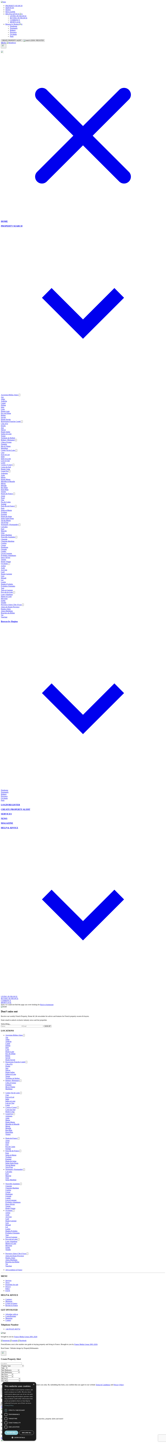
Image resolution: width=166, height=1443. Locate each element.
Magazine (8, 1318)
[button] (19, 1437)
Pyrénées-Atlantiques (8, 555)
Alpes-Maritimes (7, 611)
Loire (3, 409)
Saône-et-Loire (6, 434)
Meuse (3, 483)
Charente (4, 539)
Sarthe (3, 601)
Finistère (4, 444)
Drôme (3, 405)
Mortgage (8, 1301)
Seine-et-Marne (6, 510)
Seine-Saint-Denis (7, 518)
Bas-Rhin (4, 488)
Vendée (3, 603)
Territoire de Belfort (8, 438)
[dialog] (19, 1411)
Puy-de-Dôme (6, 413)
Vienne (3, 559)
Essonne (4, 514)
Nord (3, 498)
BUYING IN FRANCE (18, 18)
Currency (8, 1299)
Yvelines (4, 512)
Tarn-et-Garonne (7, 590)
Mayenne (4, 599)
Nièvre (3, 430)
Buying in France (11, 1305)
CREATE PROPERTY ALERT (11, 40)
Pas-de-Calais (6, 502)
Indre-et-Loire (6, 459)
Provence (13, 32)
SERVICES (9, 8)
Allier (3, 399)
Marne (3, 477)
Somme (3, 504)
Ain (2, 397)
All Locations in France (13, 1270)
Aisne (3, 496)
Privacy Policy (8, 1288)
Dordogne (13, 26)
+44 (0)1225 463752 (12, 1329)
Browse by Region (12, 24)
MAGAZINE (10, 12)
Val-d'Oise (4, 522)
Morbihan (4, 448)
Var (2, 615)
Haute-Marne (5, 479)
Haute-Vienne (6, 562)
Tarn (2, 588)
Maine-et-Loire (6, 596)
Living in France (11, 1303)
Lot (2, 580)
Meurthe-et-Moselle (8, 481)
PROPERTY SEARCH (13, 6)
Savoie (3, 417)
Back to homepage (47, 1005)
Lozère (3, 582)
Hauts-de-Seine (6, 516)
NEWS (8, 10)
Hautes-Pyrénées (7, 584)
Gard (3, 572)
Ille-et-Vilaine (6, 446)
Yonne (3, 436)
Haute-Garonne (6, 574)
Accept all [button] (11, 1433)
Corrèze (4, 543)
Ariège (3, 566)
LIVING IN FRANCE (18, 16)
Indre (3, 457)
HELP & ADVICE (12, 14)
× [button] (33, 1384)
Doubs (3, 426)
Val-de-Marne (6, 520)
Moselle (4, 485)
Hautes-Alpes (6, 609)
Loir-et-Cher (5, 461)
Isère (2, 407)
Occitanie (13, 34)
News (7, 1283)
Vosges (3, 492)
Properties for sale (11, 1285)
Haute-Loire (5, 411)
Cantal (3, 403)
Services (8, 1280)
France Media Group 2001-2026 (25, 1337)
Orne (3, 533)
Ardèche (4, 401)
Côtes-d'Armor (6, 442)
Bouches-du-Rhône (8, 613)
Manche (4, 531)
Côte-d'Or (4, 424)
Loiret (3, 463)
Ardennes (4, 473)
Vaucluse (4, 617)
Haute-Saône (5, 432)
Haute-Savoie (6, 419)
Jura (2, 428)
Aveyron (4, 570)
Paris (11, 36)
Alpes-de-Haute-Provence (10, 607)
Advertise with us (11, 1314)
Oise (2, 500)
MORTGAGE (15, 22)
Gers (2, 576)
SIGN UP (47, 1026)
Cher (2, 453)
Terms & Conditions (103, 1385)
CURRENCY (15, 20)
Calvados (4, 527)
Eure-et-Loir (5, 455)
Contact (8, 1320)
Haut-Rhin (4, 490)
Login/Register (10, 1316)
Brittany (13, 30)
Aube (3, 475)
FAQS (7, 1291)
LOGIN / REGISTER (37, 40)
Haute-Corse (5, 469)
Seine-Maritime (6, 535)
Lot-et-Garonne (6, 553)
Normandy (14, 28)
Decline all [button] (26, 1433)
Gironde (4, 549)
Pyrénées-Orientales (8, 586)
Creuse (3, 545)
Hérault (3, 578)
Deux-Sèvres (5, 557)
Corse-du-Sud (6, 467)
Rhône (3, 415)
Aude (3, 568)
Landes (3, 551)
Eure (2, 529)
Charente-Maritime (7, 541)
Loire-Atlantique (7, 594)
